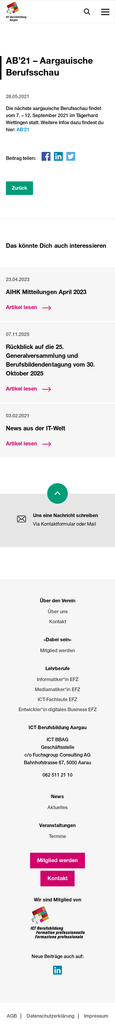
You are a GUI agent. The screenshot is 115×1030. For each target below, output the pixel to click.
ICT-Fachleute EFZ (57, 700)
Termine (57, 837)
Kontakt (57, 622)
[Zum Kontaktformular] (21, 520)
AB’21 (23, 130)
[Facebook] (46, 156)
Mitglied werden (57, 651)
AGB (12, 1016)
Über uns (58, 612)
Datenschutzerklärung (50, 1016)
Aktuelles (57, 808)
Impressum (96, 1016)
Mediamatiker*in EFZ (57, 690)
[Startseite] (16, 12)
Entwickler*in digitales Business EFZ (58, 710)
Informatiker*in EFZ (57, 680)
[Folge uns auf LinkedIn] (57, 970)
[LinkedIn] (58, 156)
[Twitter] (70, 156)
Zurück (19, 188)
